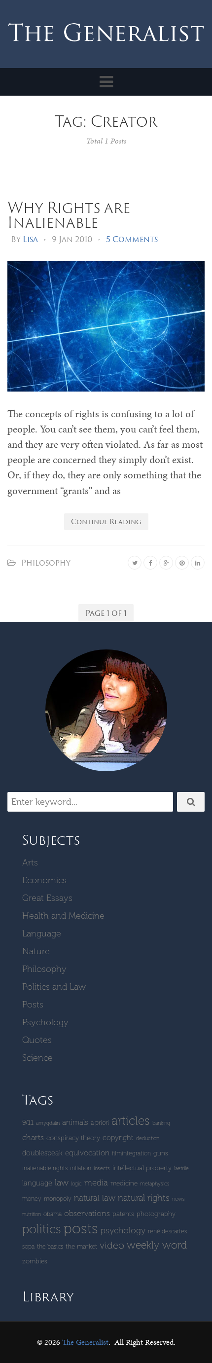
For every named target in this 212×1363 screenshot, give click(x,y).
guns (160, 1153)
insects (102, 1168)
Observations (87, 1213)
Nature (36, 951)
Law (62, 1182)
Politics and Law (54, 986)
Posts (32, 1004)
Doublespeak (42, 1152)
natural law (94, 1198)
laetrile (181, 1168)
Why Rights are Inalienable (68, 214)
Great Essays (47, 898)
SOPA (28, 1246)
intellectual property (142, 1168)
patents (123, 1214)
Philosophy (46, 563)
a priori (100, 1122)
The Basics (50, 1246)
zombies (34, 1261)
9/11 (28, 1122)
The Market (81, 1246)
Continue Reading (106, 521)
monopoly (57, 1198)
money (31, 1198)
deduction (147, 1138)
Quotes (37, 1040)
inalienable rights (45, 1168)
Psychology (45, 1022)
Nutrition (31, 1214)
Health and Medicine (63, 915)
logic (76, 1184)
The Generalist (85, 1342)
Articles (130, 1120)
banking (161, 1123)
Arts (30, 862)
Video (112, 1245)
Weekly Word (157, 1245)
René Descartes (167, 1231)
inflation (80, 1168)
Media (96, 1182)
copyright (118, 1137)
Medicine (124, 1183)
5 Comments (132, 239)
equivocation (87, 1152)
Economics (44, 880)
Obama (52, 1214)
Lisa (30, 239)
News (178, 1199)
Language (41, 933)
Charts (33, 1137)
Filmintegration (131, 1153)
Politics (41, 1229)
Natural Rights (144, 1197)
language (37, 1183)
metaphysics (155, 1184)
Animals (75, 1122)
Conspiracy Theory (73, 1138)
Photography (156, 1214)
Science (37, 1057)
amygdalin (48, 1123)
